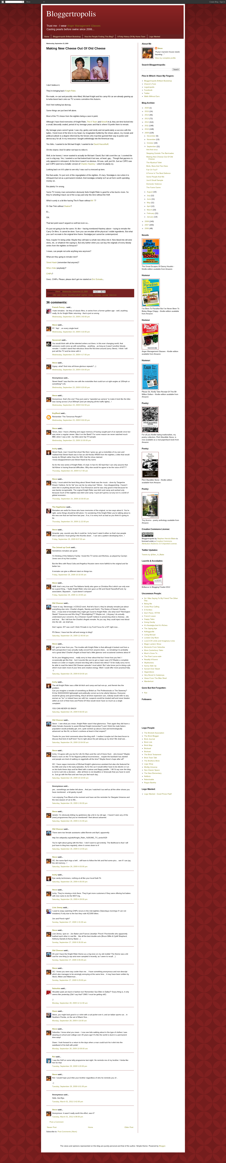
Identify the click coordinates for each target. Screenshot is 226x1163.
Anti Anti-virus (152, 150)
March (150, 210)
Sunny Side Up (150, 666)
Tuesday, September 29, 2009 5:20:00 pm (69, 1066)
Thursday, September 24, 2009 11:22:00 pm (70, 521)
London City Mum (151, 638)
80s (54, 295)
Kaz (145, 693)
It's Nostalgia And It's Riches (155, 625)
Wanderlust (148, 681)
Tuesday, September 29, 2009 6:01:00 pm (69, 1086)
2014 (147, 115)
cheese (64, 295)
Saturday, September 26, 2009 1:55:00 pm (69, 803)
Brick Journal (149, 739)
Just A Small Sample (154, 180)
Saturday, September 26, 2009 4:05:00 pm (69, 882)
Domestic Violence (154, 184)
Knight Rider (70, 91)
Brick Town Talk (150, 758)
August (150, 192)
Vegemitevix (149, 672)
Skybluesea (149, 663)
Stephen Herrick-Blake (166, 538)
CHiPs (49, 274)
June (149, 199)
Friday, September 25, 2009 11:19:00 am (69, 595)
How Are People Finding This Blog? (99, 36)
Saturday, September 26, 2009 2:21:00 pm (69, 821)
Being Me (148, 604)
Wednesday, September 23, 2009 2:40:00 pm (71, 317)
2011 (147, 126)
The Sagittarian (59, 507)
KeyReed (56, 413)
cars (58, 295)
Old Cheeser (57, 603)
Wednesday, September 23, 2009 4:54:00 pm (71, 370)
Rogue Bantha (150, 783)
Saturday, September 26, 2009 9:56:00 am (69, 712)
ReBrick (147, 776)
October (150, 143)
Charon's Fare (150, 84)
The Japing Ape (150, 628)
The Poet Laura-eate (152, 656)
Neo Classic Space (152, 770)
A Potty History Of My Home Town (131, 36)
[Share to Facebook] (101, 291)
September (152, 146)
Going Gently (149, 622)
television (113, 295)
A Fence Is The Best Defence (158, 173)
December (151, 136)
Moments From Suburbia (154, 647)
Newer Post (51, 1127)
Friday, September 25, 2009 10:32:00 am (69, 575)
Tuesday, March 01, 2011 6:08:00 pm (67, 1117)
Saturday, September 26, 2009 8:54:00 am (69, 674)
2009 (147, 133)
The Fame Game (153, 187)
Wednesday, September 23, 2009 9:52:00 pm (71, 405)
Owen (54, 1011)
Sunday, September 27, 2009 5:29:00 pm (69, 980)
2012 (147, 122)
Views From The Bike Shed (155, 678)
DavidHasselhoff (74, 295)
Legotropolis (149, 87)
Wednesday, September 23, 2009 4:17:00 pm (71, 355)
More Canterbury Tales (153, 650)
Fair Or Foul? (151, 170)
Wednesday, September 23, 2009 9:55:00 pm (71, 420)
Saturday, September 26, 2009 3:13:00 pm (69, 849)
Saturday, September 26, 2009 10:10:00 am (70, 778)
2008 (147, 221)
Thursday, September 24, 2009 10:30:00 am (70, 499)
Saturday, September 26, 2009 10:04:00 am (70, 742)
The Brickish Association (154, 733)
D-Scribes (148, 610)
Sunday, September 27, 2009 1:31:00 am (69, 922)
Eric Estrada (97, 279)
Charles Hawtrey (88, 164)
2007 (147, 225)
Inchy (54, 449)
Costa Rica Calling (151, 607)
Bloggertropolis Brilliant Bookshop (67, 36)
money (90, 295)
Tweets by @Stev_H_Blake (153, 555)
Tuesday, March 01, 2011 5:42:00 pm (67, 1101)
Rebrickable (149, 779)
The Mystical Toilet (154, 162)
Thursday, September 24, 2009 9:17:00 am (70, 471)
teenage (105, 295)
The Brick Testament (152, 754)
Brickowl (147, 748)
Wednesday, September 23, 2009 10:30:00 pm (71, 440)
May (149, 203)
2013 (147, 118)
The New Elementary (153, 773)
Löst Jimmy (57, 907)
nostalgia (97, 295)
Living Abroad (149, 635)
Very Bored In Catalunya (154, 675)
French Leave (150, 616)
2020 (147, 108)
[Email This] (94, 291)
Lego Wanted (154, 36)
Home (46, 36)
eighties (84, 295)
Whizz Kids (51, 268)
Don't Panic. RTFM (152, 613)
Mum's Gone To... (151, 653)
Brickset (147, 751)
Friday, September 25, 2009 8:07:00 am (68, 539)
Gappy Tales (149, 619)
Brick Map (148, 745)
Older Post (129, 1127)
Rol (53, 1057)
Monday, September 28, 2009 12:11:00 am (70, 1003)
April (149, 206)
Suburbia (56, 988)
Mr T (93, 200)
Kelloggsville (149, 632)
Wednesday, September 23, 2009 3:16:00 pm (71, 332)
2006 (147, 228)
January (150, 217)
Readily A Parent (151, 659)
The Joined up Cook (61, 547)
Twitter (147, 93)
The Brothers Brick (152, 761)
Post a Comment (56, 1122)
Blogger (162, 1146)
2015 (147, 111)
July (149, 195)
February (151, 213)
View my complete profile (165, 58)
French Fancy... (59, 307)
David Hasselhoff (101, 144)
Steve (58, 291)
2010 (147, 129)
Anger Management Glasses (83, 25)
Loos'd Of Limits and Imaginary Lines (159, 641)
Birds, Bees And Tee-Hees (157, 166)
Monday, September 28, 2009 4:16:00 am (69, 1021)
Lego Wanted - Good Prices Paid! (158, 794)
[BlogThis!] (96, 291)
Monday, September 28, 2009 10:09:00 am (70, 1048)
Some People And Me (155, 177)
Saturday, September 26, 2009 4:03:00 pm (69, 866)
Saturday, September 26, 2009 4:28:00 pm (69, 899)
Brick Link (148, 742)
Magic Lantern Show (152, 644)
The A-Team (92, 122)
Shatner (67, 206)
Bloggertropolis (71, 13)
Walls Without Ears (152, 96)
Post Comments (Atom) (67, 1132)
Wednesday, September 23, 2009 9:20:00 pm (71, 387)
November (151, 139)
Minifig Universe (150, 767)
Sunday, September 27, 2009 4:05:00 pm (69, 960)
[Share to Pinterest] (104, 291)
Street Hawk (51, 262)
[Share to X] (99, 291)
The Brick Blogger (151, 736)
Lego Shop (148, 764)
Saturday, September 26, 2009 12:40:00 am (70, 636)
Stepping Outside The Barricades (160, 153)
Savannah (56, 340)
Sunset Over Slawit (152, 669)
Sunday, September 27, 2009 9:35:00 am (69, 942)
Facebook (148, 90)
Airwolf (104, 122)
